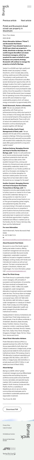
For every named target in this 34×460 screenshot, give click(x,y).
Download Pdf (12, 409)
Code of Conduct (7, 428)
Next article (26, 20)
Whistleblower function (9, 434)
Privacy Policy (6, 425)
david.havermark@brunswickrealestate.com (17, 240)
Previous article (9, 20)
